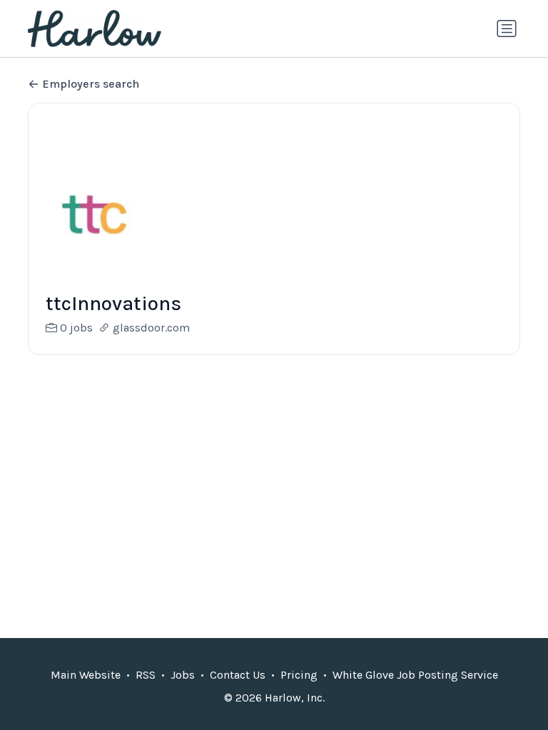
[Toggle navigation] (506, 28)
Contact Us (237, 675)
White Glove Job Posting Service (415, 675)
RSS (146, 675)
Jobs (183, 675)
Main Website (86, 675)
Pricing (299, 675)
